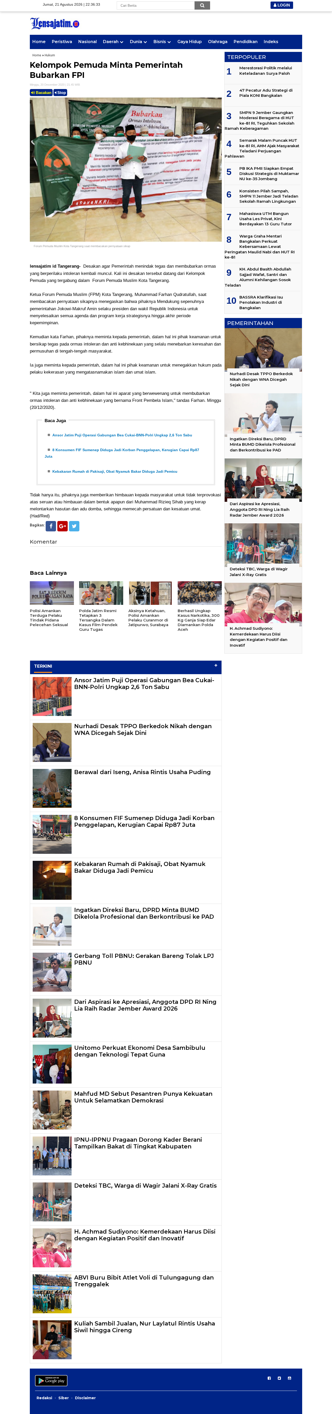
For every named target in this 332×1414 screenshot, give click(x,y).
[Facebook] (51, 526)
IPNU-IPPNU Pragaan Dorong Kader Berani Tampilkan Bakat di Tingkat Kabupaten (138, 1143)
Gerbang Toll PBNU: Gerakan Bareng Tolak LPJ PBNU (144, 959)
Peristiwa (62, 41)
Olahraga (217, 41)
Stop (61, 92)
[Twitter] (74, 526)
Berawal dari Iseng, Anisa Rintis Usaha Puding (142, 772)
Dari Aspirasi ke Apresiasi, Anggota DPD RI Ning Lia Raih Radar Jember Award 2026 (145, 1005)
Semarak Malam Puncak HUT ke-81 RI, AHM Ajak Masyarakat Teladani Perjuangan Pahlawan (262, 148)
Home (39, 41)
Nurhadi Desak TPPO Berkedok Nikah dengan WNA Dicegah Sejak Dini (143, 729)
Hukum (50, 55)
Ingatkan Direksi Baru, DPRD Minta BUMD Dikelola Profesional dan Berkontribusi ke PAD (144, 913)
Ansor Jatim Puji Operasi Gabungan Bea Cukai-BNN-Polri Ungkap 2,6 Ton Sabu (122, 435)
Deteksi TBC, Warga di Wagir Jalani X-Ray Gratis (145, 1185)
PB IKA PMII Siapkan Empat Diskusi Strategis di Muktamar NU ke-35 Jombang (269, 173)
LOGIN (283, 5)
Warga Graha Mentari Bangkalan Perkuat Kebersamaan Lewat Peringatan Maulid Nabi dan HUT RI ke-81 (260, 247)
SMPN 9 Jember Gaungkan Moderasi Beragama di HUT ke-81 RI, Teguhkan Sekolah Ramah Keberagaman (259, 120)
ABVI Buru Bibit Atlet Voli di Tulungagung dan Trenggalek (144, 1281)
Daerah (111, 41)
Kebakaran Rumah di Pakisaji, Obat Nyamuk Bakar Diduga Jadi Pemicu (114, 471)
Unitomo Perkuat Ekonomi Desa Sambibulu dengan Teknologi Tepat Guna (139, 1051)
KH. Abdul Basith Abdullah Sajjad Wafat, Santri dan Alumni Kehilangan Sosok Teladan (258, 277)
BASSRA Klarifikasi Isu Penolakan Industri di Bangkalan (261, 302)
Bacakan (43, 92)
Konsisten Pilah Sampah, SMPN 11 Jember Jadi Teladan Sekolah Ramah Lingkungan (268, 196)
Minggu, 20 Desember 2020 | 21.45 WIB (55, 84)
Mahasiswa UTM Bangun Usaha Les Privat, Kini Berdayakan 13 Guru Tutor (265, 219)
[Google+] (62, 526)
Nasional (87, 41)
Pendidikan (246, 41)
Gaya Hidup (189, 41)
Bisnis (160, 41)
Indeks (271, 41)
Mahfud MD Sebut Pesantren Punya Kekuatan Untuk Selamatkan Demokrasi (143, 1097)
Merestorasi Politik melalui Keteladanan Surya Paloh (265, 70)
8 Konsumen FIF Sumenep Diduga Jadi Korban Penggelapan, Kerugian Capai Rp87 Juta (144, 821)
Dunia (136, 41)
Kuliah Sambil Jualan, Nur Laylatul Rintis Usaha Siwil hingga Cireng (144, 1327)
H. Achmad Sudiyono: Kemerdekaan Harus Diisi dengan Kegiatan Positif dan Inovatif (145, 1235)
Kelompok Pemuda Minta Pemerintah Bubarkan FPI (106, 70)
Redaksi (44, 1398)
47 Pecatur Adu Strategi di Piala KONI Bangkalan (266, 93)
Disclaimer (85, 1398)
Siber (63, 1398)
